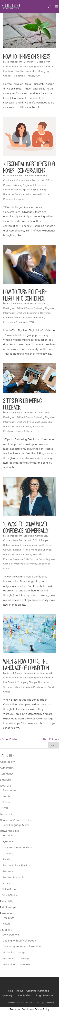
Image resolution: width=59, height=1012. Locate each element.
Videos (6, 924)
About (20, 991)
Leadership (31, 71)
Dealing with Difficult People (18, 308)
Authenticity (30, 176)
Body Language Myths (15, 825)
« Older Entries (8, 739)
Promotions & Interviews (15, 322)
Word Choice (10, 895)
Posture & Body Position (25, 559)
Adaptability (7, 762)
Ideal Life (19, 71)
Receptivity (19, 199)
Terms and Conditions (21, 1009)
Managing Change (37, 190)
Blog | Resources (44, 996)
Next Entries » (51, 739)
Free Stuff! (8, 918)
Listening (7, 853)
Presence (8, 199)
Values (31, 76)
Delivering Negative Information (37, 67)
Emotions (8, 71)
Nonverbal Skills (41, 194)
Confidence (30, 62)
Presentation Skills (13, 877)
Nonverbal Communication (17, 194)
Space (40, 564)
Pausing (7, 559)
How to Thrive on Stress (26, 56)
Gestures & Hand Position (16, 550)
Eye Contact (33, 422)
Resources (6, 913)
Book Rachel (24, 996)
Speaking (7, 996)
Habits (6, 796)
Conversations (23, 180)
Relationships (20, 76)
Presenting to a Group (32, 318)
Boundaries (9, 790)
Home (10, 991)
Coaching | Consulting (37, 991)
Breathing (42, 176)
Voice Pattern (25, 431)
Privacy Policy (42, 1009)
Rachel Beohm (14, 62)
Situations (6, 930)
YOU (37, 76)
